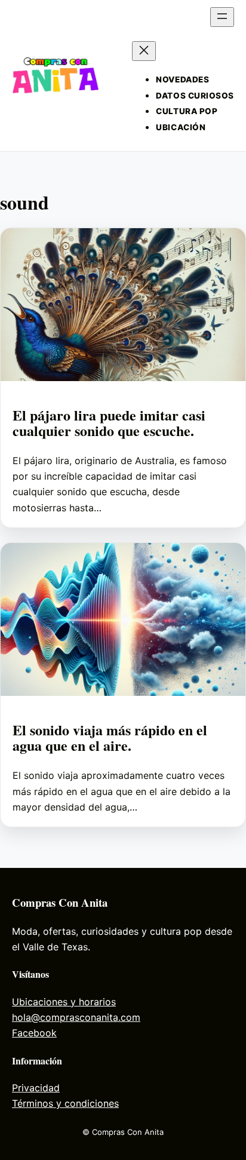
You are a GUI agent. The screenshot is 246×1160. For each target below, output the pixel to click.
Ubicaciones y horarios (64, 1002)
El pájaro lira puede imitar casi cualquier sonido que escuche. (109, 422)
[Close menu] (144, 51)
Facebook (34, 1033)
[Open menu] (222, 17)
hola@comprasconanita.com (76, 1017)
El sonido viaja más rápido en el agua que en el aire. (110, 737)
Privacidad (36, 1088)
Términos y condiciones (65, 1103)
